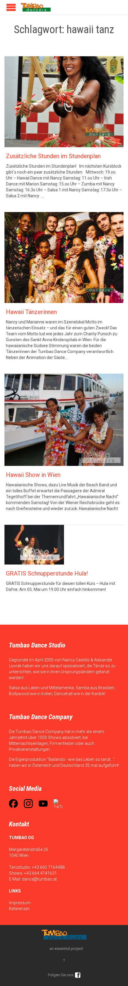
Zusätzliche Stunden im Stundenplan (53, 156)
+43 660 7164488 (48, 867)
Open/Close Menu (11, 7)
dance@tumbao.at (39, 879)
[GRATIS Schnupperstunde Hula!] (64, 545)
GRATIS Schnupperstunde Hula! (47, 573)
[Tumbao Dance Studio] (36, 7)
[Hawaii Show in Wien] (64, 420)
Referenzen (19, 908)
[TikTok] (58, 803)
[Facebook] (13, 803)
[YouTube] (43, 803)
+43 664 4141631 (40, 873)
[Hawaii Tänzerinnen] (64, 257)
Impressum (20, 902)
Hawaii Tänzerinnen (31, 311)
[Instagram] (28, 803)
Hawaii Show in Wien (33, 474)
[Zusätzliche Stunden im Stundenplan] (64, 101)
